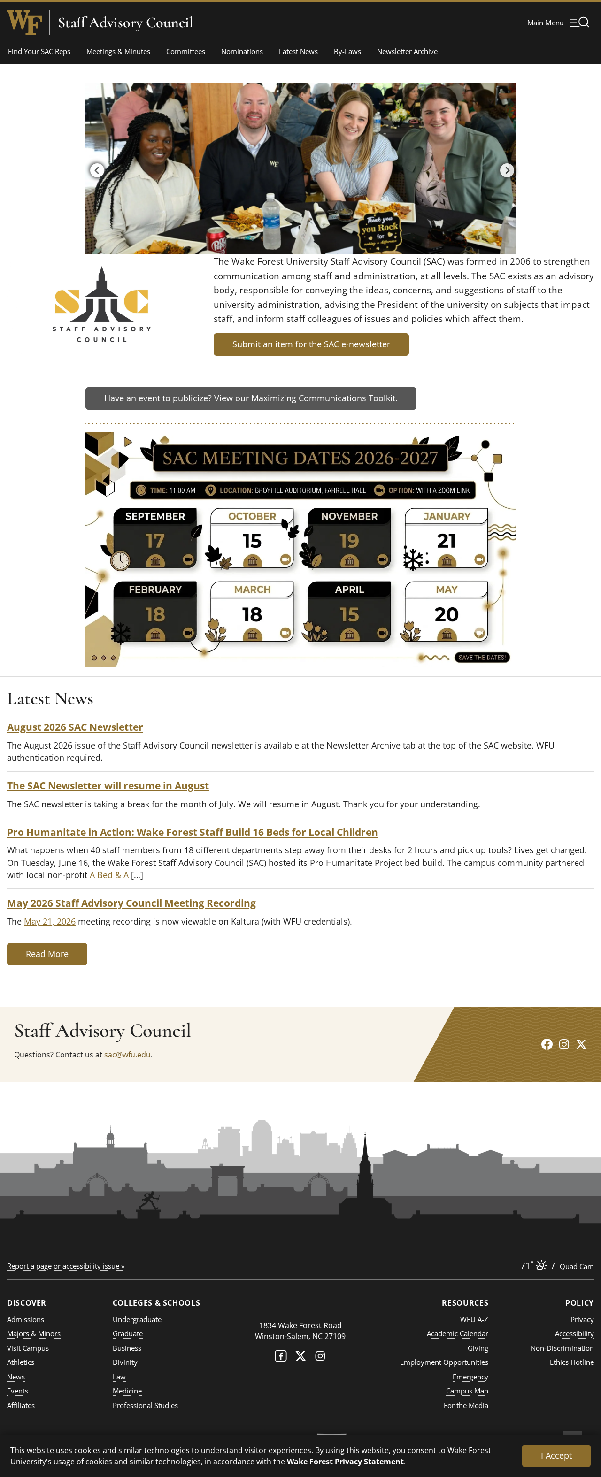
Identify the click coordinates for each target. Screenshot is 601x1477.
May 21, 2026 (50, 921)
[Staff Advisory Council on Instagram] (564, 1044)
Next (504, 168)
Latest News (298, 51)
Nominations (242, 51)
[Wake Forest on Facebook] (280, 1358)
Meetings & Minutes (118, 51)
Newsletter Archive (407, 51)
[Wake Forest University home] (24, 22)
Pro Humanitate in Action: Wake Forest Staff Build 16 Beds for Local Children (192, 832)
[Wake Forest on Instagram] (320, 1358)
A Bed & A (109, 874)
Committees (185, 51)
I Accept (556, 1455)
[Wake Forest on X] (300, 1358)
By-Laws (347, 51)
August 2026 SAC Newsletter (75, 727)
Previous (95, 168)
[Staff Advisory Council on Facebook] (547, 1044)
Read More (47, 953)
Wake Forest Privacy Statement (345, 1461)
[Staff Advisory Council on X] (581, 1044)
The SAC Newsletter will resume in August (108, 785)
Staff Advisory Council (125, 22)
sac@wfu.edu (127, 1054)
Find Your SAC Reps (39, 51)
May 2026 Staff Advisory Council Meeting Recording (131, 903)
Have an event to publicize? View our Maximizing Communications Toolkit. (251, 398)
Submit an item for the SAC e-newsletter (311, 344)
